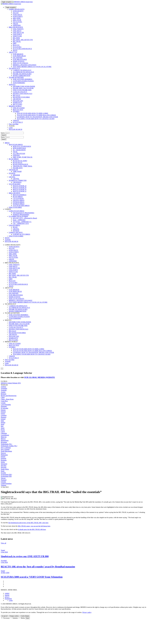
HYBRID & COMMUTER (17, 180)
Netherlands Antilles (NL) (9, 446)
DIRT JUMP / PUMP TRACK (22, 157)
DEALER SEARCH (15, 129)
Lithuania (4, 433)
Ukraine (3, 482)
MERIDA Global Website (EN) (11, 383)
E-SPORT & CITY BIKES (21, 234)
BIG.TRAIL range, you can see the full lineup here (34, 526)
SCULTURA (17, 47)
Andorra (3, 386)
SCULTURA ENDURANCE (22, 49)
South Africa (5, 469)
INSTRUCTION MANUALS (22, 93)
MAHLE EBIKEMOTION (21, 75)
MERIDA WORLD (15, 106)
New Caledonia (6, 447)
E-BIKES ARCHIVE (16, 232)
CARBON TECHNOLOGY (22, 70)
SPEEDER (16, 175)
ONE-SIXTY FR (18, 32)
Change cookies (14, 616)
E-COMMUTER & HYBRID (18, 216)
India (2, 421)
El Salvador (4, 408)
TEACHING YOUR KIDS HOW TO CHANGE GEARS (35, 118)
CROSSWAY (17, 182)
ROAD (15, 227)
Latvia (3, 431)
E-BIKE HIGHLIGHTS (16, 9)
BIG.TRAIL (17, 41)
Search (4, 135)
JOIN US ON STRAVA (20, 63)
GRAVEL (12, 177)
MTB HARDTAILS (19, 148)
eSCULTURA (17, 22)
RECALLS (16, 95)
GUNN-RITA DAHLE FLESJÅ (23, 81)
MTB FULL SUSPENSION (22, 146)
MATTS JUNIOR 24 (19, 186)
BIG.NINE (16, 38)
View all (3, 543)
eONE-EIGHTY (18, 11)
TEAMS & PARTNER (16, 77)
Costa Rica (4, 401)
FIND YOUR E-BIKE (16, 236)
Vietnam (3, 485)
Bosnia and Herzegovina (8, 395)
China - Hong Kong (7, 399)
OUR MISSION (18, 54)
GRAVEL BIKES (18, 200)
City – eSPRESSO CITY (21, 223)
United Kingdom (6, 483)
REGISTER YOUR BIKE (21, 97)
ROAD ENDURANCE (20, 164)
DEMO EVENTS (18, 61)
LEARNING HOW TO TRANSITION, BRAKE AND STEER (37, 117)
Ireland (3, 422)
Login (11, 127)
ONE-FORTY (17, 34)
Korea (3, 430)
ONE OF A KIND (19, 108)
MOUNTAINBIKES (19, 195)
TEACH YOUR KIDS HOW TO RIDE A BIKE (32, 113)
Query (3, 133)
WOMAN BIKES (18, 204)
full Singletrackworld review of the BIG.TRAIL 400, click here (28, 523)
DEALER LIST (18, 101)
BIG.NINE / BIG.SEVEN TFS (23, 40)
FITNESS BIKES (18, 202)
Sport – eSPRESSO (19, 220)
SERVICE (12, 84)
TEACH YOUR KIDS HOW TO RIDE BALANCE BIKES (36, 115)
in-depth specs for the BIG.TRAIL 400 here (32, 529)
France (3, 413)
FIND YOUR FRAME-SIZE (22, 90)
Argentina (4, 388)
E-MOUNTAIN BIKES (16, 211)
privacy (7, 597)
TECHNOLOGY (14, 68)
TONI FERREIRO (19, 83)
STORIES (16, 111)
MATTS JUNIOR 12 (19, 191)
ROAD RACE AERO (20, 161)
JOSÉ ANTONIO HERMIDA (22, 79)
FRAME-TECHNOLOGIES (22, 74)
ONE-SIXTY (17, 31)
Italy (2, 426)
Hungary (3, 417)
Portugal (3, 458)
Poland (3, 456)
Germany (4, 415)
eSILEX (15, 23)
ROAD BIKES (14, 159)
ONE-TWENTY (18, 29)
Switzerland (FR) (6, 476)
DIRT (14, 43)
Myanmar (4, 442)
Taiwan (3, 478)
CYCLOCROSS (18, 198)
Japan (2, 428)
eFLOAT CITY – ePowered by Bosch (25, 218)
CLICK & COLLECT (20, 92)
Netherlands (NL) (6, 444)
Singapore (4, 464)
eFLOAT (16, 13)
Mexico (3, 439)
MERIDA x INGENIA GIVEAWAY (24, 65)
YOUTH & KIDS (14, 184)
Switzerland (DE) (6, 474)
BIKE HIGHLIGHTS (16, 27)
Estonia (3, 410)
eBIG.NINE (17, 18)
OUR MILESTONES (20, 59)
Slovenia (3, 467)
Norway (3, 453)
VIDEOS (16, 120)
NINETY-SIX (17, 36)
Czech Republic (6, 404)
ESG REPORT (17, 58)
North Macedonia (6, 451)
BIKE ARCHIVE (14, 193)
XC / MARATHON (19, 150)
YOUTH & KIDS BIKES (21, 205)
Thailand (3, 480)
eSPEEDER (17, 25)
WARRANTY (17, 102)
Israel (2, 424)
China (3, 397)
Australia (7, 361)
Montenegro (4, 440)
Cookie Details (25, 616)
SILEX (15, 50)
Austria (3, 392)
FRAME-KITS (17, 168)
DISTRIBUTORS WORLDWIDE (24, 86)
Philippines (4, 455)
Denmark (4, 406)
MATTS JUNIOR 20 (19, 187)
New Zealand (5, 449)
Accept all (4, 616)
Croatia (3, 403)
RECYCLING (17, 104)
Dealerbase (8, 598)
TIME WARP (17, 171)
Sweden (3, 473)
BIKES (7, 143)
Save (27, 618)
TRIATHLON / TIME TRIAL (22, 166)
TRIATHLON (13, 170)
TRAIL (15, 152)
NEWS (7, 238)
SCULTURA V (18, 122)
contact (7, 593)
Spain (2, 471)
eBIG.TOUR (17, 20)
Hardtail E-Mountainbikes (21, 214)
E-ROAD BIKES (14, 225)
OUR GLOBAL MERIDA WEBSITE (39, 377)
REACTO (16, 45)
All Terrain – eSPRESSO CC (22, 222)
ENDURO (16, 155)
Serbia (3, 462)
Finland (3, 412)
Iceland (3, 419)
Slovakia (3, 465)
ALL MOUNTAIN (19, 153)
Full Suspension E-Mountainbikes (23, 213)
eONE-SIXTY (17, 14)
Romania (3, 460)
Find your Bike (13, 124)
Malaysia (3, 437)
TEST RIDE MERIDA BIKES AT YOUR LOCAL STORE (32, 66)
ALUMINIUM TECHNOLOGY (23, 72)
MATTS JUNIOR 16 (19, 189)
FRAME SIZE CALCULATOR (23, 88)
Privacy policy (87, 612)
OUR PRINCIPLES (19, 56)
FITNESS (12, 173)
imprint (7, 595)
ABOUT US (13, 52)
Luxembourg (5, 435)
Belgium (3, 394)
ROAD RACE (17, 162)
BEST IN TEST (18, 110)
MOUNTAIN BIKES (16, 144)
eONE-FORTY (18, 16)
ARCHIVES (17, 99)
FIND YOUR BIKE (15, 207)
